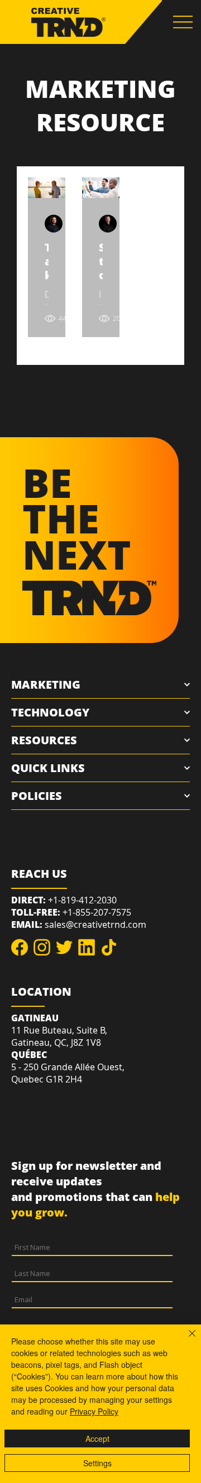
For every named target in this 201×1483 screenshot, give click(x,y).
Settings (97, 1463)
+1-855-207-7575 (97, 912)
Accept (97, 1438)
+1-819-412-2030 (82, 900)
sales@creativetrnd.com (95, 924)
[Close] (185, 1340)
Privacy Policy (94, 1411)
